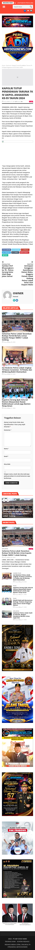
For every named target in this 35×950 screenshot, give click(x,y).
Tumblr (15, 252)
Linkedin (7, 252)
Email (6, 456)
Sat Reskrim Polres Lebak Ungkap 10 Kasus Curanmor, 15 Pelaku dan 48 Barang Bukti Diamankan (17, 370)
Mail (5, 255)
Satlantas (5, 548)
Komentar (7, 430)
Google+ (26, 249)
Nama (6, 448)
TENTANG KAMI (10, 941)
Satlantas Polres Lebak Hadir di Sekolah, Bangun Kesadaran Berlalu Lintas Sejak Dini (22, 615)
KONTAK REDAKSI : (23, 941)
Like (31, 101)
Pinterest (25, 252)
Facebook (7, 249)
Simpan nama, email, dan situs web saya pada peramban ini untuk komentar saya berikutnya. (17, 476)
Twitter (16, 249)
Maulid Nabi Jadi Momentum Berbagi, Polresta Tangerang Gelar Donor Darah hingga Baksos (22, 602)
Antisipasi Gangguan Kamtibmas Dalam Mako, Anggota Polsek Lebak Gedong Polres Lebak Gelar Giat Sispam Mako (27, 274)
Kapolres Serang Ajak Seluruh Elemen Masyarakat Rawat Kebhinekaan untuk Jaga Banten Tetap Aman (16, 403)
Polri (19, 573)
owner (5, 101)
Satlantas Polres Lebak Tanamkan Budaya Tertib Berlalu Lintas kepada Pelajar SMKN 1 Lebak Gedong (17, 337)
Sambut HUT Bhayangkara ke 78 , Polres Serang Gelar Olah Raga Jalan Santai (8, 270)
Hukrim (15, 573)
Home (3, 65)
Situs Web (7, 464)
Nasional (8, 65)
